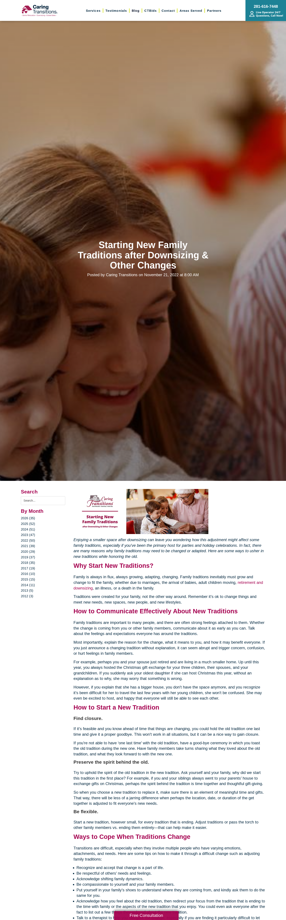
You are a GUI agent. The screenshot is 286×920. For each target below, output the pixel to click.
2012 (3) (27, 596)
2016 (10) (28, 574)
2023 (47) (28, 535)
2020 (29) (28, 551)
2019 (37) (28, 557)
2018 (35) (28, 562)
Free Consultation (146, 915)
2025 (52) (28, 524)
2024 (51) (28, 529)
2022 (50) (28, 540)
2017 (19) (28, 568)
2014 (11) (28, 585)
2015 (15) (28, 579)
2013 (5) (27, 590)
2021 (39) (28, 546)
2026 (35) (28, 518)
